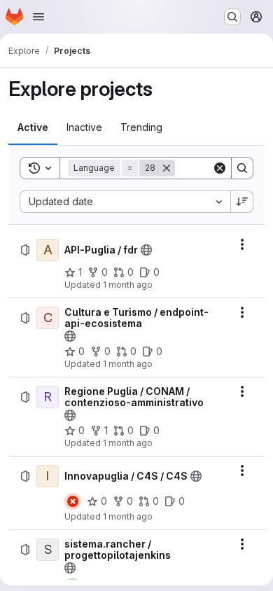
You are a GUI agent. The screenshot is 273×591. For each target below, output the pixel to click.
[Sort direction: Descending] (242, 201)
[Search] (242, 168)
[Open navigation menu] (38, 17)
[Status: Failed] (72, 501)
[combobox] (125, 201)
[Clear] (219, 168)
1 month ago (128, 284)
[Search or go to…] (232, 16)
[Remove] (166, 168)
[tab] (32, 127)
